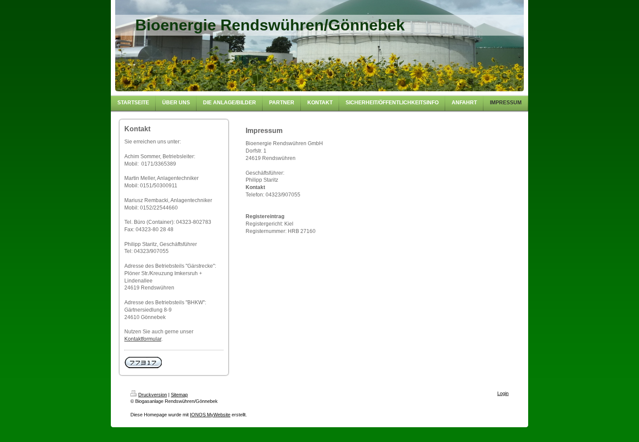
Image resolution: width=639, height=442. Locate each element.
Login (503, 393)
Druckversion (152, 394)
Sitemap (179, 394)
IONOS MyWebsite (210, 414)
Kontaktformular (142, 339)
